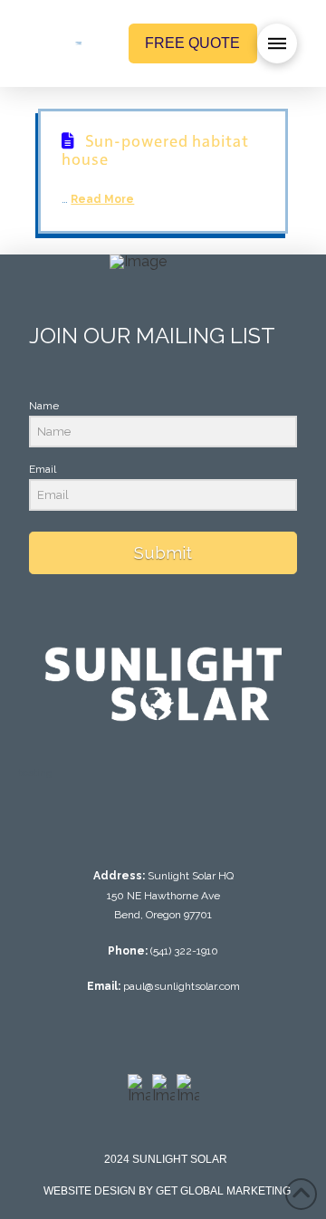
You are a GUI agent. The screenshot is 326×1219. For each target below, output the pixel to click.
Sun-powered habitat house (155, 149)
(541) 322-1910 (184, 951)
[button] (277, 43)
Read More (102, 199)
